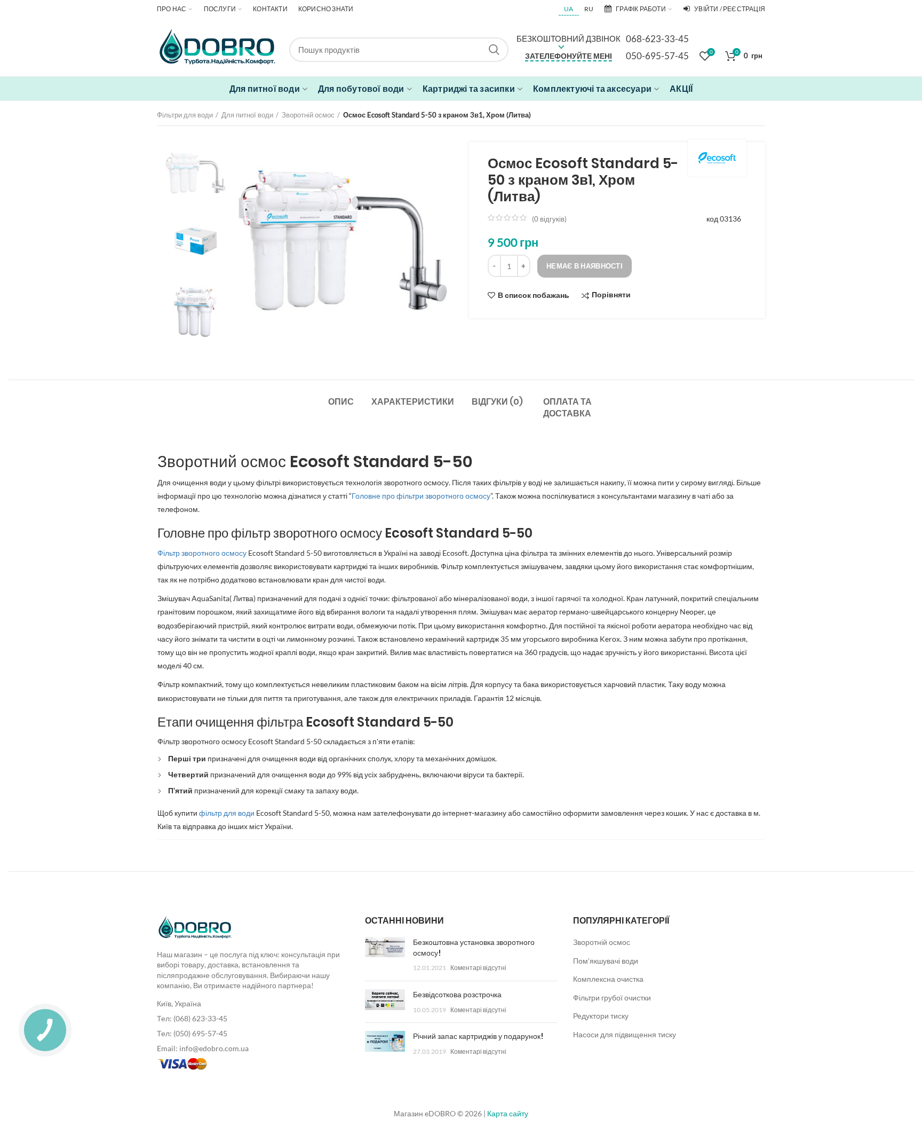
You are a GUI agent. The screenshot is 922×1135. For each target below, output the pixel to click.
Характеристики (412, 402)
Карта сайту (507, 1113)
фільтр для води (227, 812)
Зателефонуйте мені (568, 55)
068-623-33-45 (657, 38)
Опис (341, 402)
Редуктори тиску (601, 1015)
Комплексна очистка (608, 978)
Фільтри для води (185, 115)
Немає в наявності (584, 266)
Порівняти (611, 295)
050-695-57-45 (657, 55)
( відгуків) (549, 219)
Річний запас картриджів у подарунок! (478, 1036)
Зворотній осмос (308, 115)
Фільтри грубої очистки (612, 997)
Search (494, 49)
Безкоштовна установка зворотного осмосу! (474, 947)
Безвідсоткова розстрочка (457, 994)
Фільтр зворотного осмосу (202, 552)
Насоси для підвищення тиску (624, 1034)
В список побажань (533, 295)
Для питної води (247, 115)
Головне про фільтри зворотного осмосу (421, 495)
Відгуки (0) (497, 402)
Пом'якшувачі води (605, 960)
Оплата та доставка (567, 408)
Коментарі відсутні (478, 968)
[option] (196, 173)
